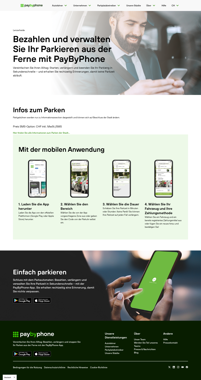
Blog (136, 352)
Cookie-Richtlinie (98, 367)
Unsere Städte (112, 353)
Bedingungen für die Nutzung (27, 367)
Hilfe (165, 339)
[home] (32, 5)
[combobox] (10, 377)
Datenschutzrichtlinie (54, 367)
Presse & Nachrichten (145, 349)
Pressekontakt (170, 342)
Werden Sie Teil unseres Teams (146, 344)
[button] (60, 5)
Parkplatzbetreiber (114, 349)
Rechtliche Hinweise (78, 367)
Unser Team (140, 339)
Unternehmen (112, 346)
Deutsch (7, 377)
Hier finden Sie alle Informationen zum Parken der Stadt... (41, 132)
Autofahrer (110, 343)
